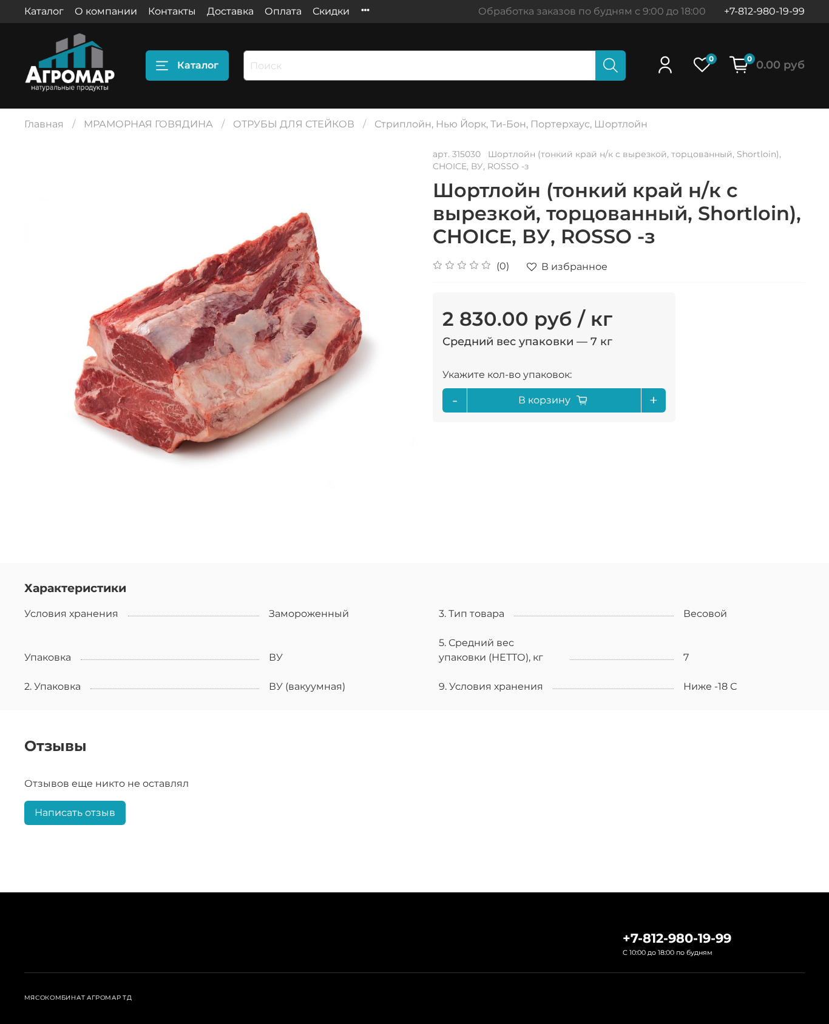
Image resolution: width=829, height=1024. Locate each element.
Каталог (44, 11)
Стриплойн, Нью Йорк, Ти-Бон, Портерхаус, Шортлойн (511, 124)
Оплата (283, 11)
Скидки (331, 11)
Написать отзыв (75, 812)
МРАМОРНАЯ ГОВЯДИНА (148, 124)
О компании (106, 11)
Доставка (230, 11)
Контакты (172, 11)
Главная (44, 124)
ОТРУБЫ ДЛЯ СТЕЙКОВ (293, 124)
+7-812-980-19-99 (764, 11)
